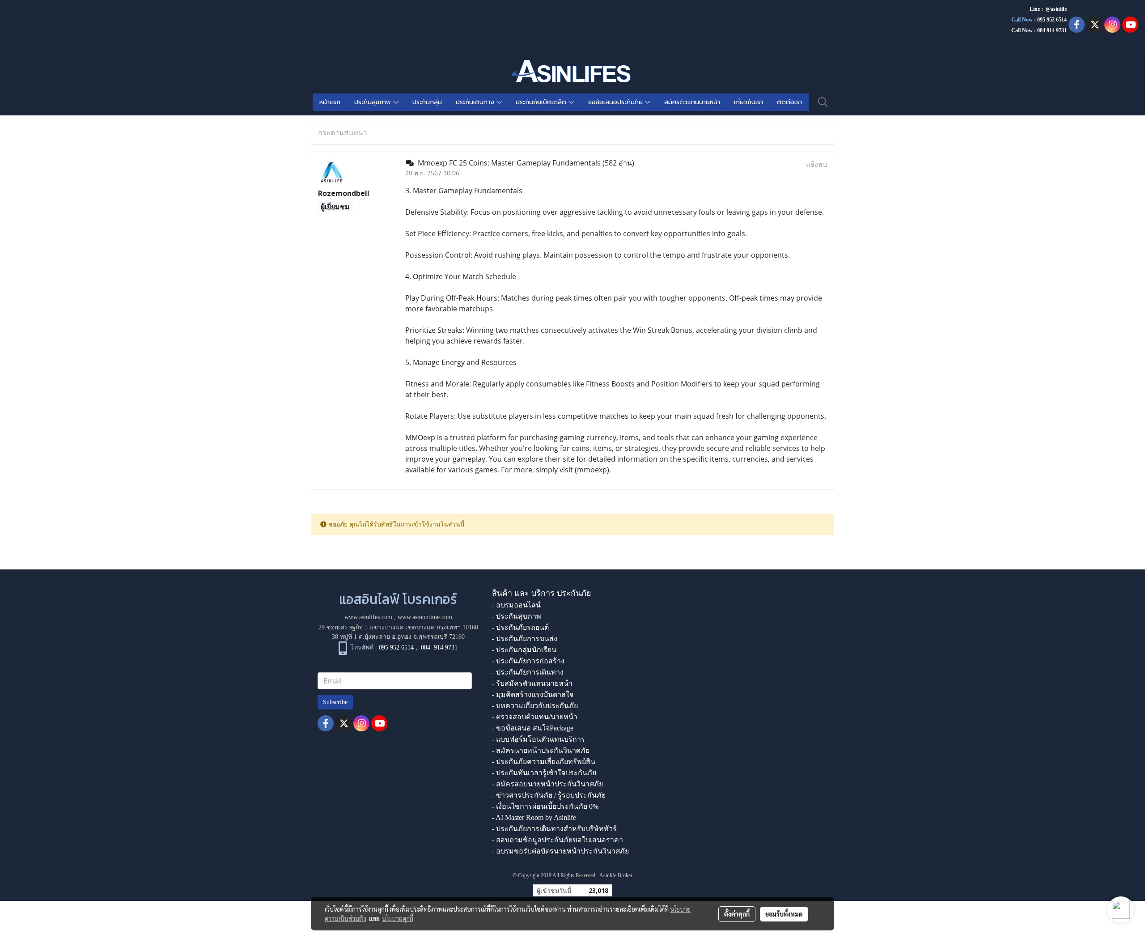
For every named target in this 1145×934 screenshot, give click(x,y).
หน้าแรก (329, 102)
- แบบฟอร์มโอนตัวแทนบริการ (538, 739)
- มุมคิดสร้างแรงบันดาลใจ (532, 694)
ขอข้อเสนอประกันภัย (616, 102)
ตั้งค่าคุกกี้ (737, 914)
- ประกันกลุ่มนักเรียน (524, 650)
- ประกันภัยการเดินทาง (528, 672)
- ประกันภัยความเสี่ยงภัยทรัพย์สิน (543, 761)
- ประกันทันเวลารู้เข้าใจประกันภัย (544, 773)
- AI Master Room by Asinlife (534, 817)
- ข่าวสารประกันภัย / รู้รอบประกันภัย (549, 795)
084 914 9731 (439, 648)
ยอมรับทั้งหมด (784, 914)
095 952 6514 (1052, 20)
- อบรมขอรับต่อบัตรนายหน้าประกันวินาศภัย (560, 851)
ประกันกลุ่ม (427, 102)
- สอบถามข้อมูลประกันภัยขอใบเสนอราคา (557, 840)
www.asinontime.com (425, 617)
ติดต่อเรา (789, 102)
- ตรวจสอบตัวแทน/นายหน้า (534, 717)
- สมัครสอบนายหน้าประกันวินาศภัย (547, 784)
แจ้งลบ (816, 164)
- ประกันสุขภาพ (516, 616)
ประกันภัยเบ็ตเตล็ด (542, 102)
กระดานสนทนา (342, 132)
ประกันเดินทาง (476, 102)
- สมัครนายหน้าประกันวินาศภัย (540, 750)
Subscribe (335, 702)
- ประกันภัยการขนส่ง (524, 638)
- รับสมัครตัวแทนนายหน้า (532, 683)
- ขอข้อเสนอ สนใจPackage (532, 728)
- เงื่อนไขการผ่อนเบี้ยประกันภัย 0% (545, 806)
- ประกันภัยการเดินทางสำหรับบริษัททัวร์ (554, 828)
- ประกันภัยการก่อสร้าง (528, 661)
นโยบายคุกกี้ (397, 918)
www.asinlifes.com (368, 617)
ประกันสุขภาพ (373, 102)
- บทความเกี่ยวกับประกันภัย (535, 705)
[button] (823, 101)
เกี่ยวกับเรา (748, 102)
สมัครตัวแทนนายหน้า (692, 102)
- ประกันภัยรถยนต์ (520, 627)
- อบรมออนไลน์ (516, 605)
